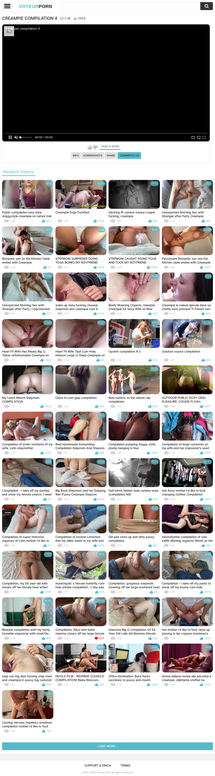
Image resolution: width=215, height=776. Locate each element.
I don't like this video (95, 147)
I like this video (90, 147)
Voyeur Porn (103, 772)
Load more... (108, 746)
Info (76, 155)
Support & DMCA (98, 765)
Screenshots (92, 155)
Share (111, 155)
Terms (125, 765)
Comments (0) (129, 155)
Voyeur (35, 6)
